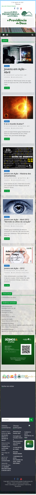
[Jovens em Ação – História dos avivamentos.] (18, 148)
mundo (21, 128)
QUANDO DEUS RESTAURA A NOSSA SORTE (6, 468)
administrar (18, 272)
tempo (27, 272)
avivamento (18, 180)
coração (17, 226)
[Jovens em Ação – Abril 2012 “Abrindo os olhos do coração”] (18, 200)
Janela (17, 77)
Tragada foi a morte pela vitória (6, 448)
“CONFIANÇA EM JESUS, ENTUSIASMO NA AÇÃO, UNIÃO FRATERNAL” (18, 459)
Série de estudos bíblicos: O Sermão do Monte (6, 437)
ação (14, 77)
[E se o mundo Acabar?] (18, 97)
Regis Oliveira (20, 75)
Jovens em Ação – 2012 (14, 268)
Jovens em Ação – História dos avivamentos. (17, 174)
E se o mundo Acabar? (14, 124)
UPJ (3, 454)
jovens (20, 77)
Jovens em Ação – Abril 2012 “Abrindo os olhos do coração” (17, 220)
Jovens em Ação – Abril (15, 70)
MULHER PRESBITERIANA (9, 6)
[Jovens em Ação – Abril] (18, 46)
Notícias (7, 66)
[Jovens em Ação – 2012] (18, 248)
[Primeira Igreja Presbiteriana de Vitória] (3, 35)
